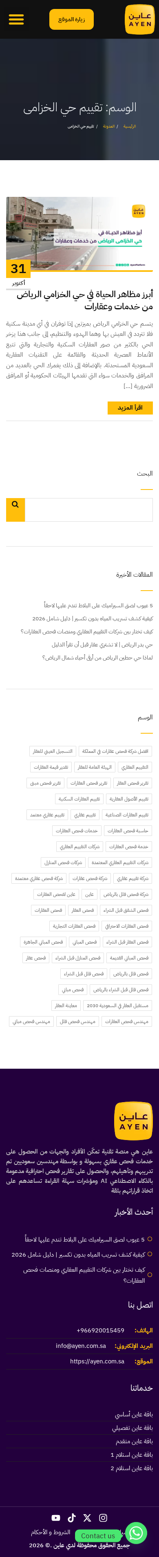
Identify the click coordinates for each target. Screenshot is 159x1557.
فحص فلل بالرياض (130, 973)
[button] (16, 19)
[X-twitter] (88, 1518)
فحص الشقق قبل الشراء (126, 910)
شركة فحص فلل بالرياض (126, 894)
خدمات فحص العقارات (77, 830)
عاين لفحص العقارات (56, 894)
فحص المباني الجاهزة (43, 942)
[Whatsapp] (136, 1536)
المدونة (109, 126)
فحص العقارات (48, 910)
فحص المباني (85, 942)
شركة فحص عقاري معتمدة (39, 878)
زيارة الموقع (71, 19)
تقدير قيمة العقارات (51, 767)
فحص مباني (73, 989)
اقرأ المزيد (130, 407)
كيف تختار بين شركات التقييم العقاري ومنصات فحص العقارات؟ (87, 631)
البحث (145, 474)
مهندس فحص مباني (31, 1021)
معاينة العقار (66, 1005)
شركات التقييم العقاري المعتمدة (120, 862)
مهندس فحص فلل (77, 1021)
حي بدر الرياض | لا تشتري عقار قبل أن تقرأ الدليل (102, 644)
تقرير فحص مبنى (45, 783)
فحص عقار (36, 958)
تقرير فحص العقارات (89, 783)
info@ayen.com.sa (81, 1345)
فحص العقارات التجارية (74, 926)
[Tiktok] (72, 1518)
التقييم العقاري (134, 767)
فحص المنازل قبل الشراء (77, 958)
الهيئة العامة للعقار (95, 767)
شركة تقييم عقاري (132, 878)
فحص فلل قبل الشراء (84, 973)
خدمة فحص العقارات (128, 846)
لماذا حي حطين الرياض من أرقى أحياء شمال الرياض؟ (97, 657)
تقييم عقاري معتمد (47, 814)
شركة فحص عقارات (90, 878)
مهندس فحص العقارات (126, 1021)
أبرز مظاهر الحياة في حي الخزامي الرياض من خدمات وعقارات (85, 300)
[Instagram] (103, 1518)
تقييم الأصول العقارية (129, 799)
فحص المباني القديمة (129, 958)
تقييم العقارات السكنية (79, 799)
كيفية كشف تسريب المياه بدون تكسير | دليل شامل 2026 (92, 618)
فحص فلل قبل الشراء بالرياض (120, 989)
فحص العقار (83, 910)
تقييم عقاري (85, 814)
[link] (140, 19)
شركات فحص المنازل (63, 862)
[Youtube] (56, 1518)
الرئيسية (130, 126)
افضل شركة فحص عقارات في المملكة (115, 751)
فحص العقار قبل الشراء (127, 942)
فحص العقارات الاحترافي (126, 926)
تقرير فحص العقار (132, 783)
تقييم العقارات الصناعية (127, 814)
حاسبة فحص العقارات (128, 830)
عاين (89, 894)
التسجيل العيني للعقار (53, 751)
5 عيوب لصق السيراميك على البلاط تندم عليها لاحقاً (98, 605)
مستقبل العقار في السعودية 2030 (117, 1005)
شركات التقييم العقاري (79, 846)
